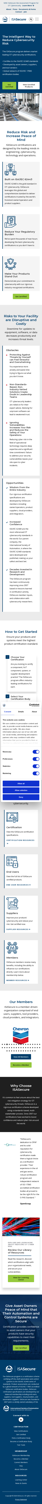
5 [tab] (11, 1044)
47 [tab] (35, 1051)
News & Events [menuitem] (21, 1483)
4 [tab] (9, 1044)
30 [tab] (30, 1047)
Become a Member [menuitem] (21, 1459)
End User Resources (17, 885)
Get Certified (9, 85)
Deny (21, 797)
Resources (21, 1475)
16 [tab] (37, 1044)
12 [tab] (28, 1044)
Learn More (27, 5)
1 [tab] (2, 1044)
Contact (18, 12)
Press (15, 9)
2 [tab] (4, 1044)
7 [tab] (16, 1044)
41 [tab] (21, 1051)
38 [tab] (14, 1051)
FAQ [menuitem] (21, 1466)
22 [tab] (11, 1047)
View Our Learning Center (21, 1278)
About (8, 9)
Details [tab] (21, 712)
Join (25, 12)
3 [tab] (7, 1044)
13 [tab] (30, 1044)
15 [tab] (35, 1044)
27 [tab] (23, 1047)
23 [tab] (14, 1047)
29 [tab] (28, 1047)
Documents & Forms (27, 9)
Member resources (16, 980)
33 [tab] (37, 1047)
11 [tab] (25, 1044)
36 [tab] (9, 1051)
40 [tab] (18, 1051)
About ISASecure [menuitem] (21, 1469)
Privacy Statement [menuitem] (21, 1500)
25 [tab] (18, 1047)
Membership (21, 1451)
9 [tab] (21, 1044)
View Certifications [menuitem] (21, 1431)
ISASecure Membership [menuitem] (21, 1455)
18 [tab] (2, 1047)
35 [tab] (7, 1051)
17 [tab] (39, 1044)
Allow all (21, 784)
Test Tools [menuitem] (21, 1445)
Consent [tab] (7, 712)
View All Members (21, 1057)
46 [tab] (32, 1051)
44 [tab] (28, 1051)
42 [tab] (23, 1051)
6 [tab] (14, 1044)
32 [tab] (35, 1047)
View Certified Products (29, 85)
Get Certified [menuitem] (21, 1434)
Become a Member (21, 1065)
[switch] (34, 758)
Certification (21, 1427)
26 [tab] (21, 1047)
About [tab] (34, 712)
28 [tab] (25, 1047)
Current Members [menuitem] (21, 1462)
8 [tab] (18, 1044)
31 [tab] (32, 1047)
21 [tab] (9, 1047)
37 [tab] (11, 1051)
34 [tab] (39, 1047)
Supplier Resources (17, 929)
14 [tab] (32, 1044)
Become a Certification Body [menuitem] (21, 1441)
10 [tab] (23, 1044)
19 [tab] (4, 1047)
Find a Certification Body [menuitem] (21, 1438)
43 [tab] (25, 1051)
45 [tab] (30, 1051)
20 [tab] (7, 1047)
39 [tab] (16, 1051)
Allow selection (21, 790)
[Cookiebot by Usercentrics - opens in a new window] (29, 705)
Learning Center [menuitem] (21, 1480)
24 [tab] (16, 1047)
